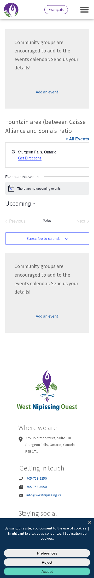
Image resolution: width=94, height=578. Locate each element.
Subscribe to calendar (44, 238)
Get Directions (30, 157)
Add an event (47, 92)
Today (47, 220)
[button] (85, 9)
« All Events (77, 139)
